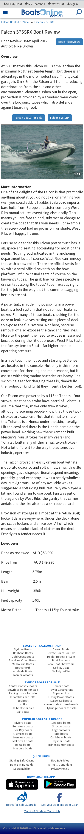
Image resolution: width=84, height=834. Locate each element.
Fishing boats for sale (23, 693)
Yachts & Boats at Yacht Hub (42, 811)
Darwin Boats (61, 649)
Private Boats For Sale (61, 653)
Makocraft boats (22, 741)
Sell (14, 4)
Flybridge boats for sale (61, 708)
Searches (36, 4)
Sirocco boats (61, 726)
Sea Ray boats (23, 730)
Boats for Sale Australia (21, 805)
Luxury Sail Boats (61, 701)
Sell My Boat (61, 668)
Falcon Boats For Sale (15, 22)
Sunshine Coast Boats (23, 660)
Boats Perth (23, 668)
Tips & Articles (60, 760)
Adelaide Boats (23, 671)
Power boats (61, 686)
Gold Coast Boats (23, 657)
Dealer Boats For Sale (61, 657)
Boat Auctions (61, 660)
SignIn (74, 4)
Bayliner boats (61, 741)
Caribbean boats (61, 737)
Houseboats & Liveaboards (61, 704)
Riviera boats (22, 723)
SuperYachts (61, 693)
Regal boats (23, 745)
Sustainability (22, 769)
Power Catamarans (61, 690)
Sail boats (23, 712)
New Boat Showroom (61, 664)
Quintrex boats (23, 734)
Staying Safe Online (21, 760)
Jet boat (22, 701)
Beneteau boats (22, 726)
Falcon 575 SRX (44, 22)
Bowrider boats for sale (23, 690)
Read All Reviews (69, 42)
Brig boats (61, 734)
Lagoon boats (61, 730)
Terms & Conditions (60, 764)
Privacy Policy (60, 769)
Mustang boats (23, 748)
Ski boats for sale (23, 708)
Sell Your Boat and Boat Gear (59, 805)
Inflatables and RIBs (23, 697)
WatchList (57, 4)
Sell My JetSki (61, 671)
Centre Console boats (23, 686)
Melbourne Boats (23, 664)
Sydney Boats (23, 649)
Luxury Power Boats (61, 697)
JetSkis (23, 704)
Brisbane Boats (23, 653)
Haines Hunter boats (61, 745)
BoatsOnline (34, 828)
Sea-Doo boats (61, 723)
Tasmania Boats (23, 675)
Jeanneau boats (22, 737)
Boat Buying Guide (22, 764)
